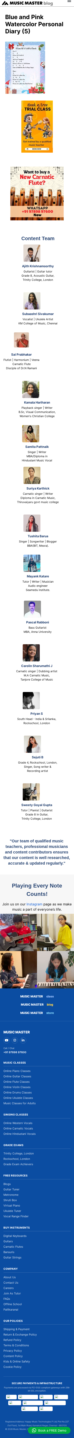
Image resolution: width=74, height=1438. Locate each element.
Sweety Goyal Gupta (36, 805)
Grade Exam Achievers (18, 1164)
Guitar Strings (12, 1257)
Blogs (7, 1184)
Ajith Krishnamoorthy (38, 266)
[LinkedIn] (23, 1040)
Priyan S (36, 713)
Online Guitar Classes (17, 1076)
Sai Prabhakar (21, 354)
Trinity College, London (18, 1153)
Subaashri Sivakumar (38, 314)
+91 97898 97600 (14, 1052)
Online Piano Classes (16, 1071)
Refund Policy (12, 1340)
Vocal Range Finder (16, 1216)
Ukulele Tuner (12, 1211)
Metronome (10, 1194)
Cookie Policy (12, 1367)
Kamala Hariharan (37, 402)
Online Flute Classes (16, 1081)
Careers (8, 1288)
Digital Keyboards (15, 1236)
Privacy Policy (12, 1350)
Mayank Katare (38, 576)
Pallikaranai (10, 1309)
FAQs (6, 1298)
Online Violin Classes (16, 1087)
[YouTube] (6, 1040)
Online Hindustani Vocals (19, 1134)
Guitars (8, 1241)
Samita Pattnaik (37, 447)
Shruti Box (10, 1200)
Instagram (34, 904)
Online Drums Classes (17, 1092)
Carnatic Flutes (13, 1246)
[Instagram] (15, 1040)
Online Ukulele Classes (18, 1098)
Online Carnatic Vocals (18, 1128)
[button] (49, 1430)
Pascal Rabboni (37, 622)
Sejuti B (37, 757)
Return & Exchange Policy (20, 1334)
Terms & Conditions (16, 1345)
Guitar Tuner (11, 1189)
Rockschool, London (16, 1159)
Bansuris (8, 1252)
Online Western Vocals (17, 1123)
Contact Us (10, 1282)
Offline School (12, 1304)
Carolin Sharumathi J (36, 666)
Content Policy (13, 1356)
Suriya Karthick (38, 488)
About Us (9, 1277)
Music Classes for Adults (19, 1103)
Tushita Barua (38, 536)
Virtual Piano (11, 1205)
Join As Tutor (12, 1293)
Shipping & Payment (16, 1329)
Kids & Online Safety (16, 1361)
